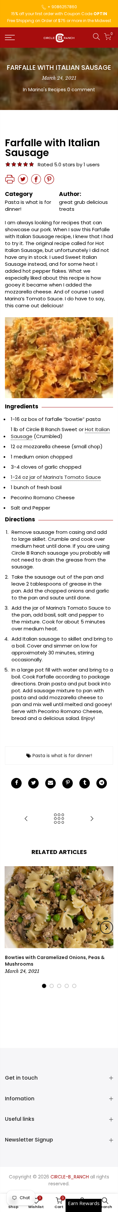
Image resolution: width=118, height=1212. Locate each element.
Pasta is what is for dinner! (62, 755)
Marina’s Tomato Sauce (72, 477)
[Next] (106, 927)
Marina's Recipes (47, 89)
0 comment (81, 89)
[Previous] (11, 927)
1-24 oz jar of (27, 477)
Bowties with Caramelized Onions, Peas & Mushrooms (55, 960)
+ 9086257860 (62, 7)
